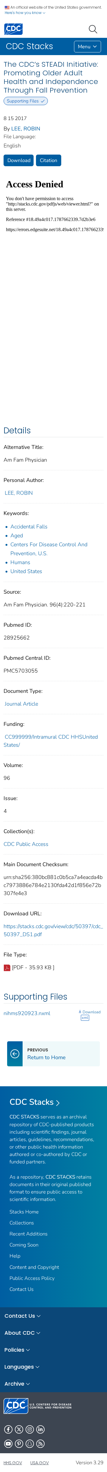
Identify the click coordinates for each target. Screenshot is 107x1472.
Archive (14, 1383)
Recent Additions (29, 1233)
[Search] (94, 28)
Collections (22, 1222)
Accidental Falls (29, 526)
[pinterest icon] (19, 1443)
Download (19, 160)
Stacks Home (24, 1211)
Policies (14, 1349)
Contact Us (22, 1289)
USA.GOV (39, 1463)
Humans (20, 562)
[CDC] (13, 29)
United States (26, 571)
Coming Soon (24, 1244)
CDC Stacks (32, 1102)
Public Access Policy (32, 1278)
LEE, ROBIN (25, 128)
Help (15, 1255)
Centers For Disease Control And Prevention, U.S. (48, 549)
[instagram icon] (29, 1429)
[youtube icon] (8, 1443)
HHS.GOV (13, 1463)
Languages (19, 1366)
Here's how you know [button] (24, 12)
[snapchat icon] (29, 1443)
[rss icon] (40, 1443)
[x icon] (19, 1429)
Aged (16, 535)
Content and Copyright (34, 1267)
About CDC (19, 1332)
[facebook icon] (8, 1429)
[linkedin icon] (40, 1429)
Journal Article (21, 703)
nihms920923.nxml (27, 1013)
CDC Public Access (26, 844)
